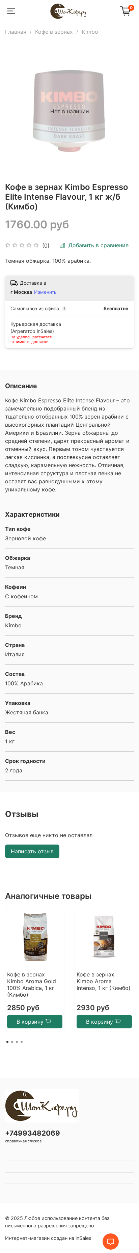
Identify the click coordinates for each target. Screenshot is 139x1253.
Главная (15, 31)
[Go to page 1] (7, 1042)
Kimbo (90, 31)
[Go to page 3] (17, 1042)
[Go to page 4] (22, 1042)
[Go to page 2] (12, 1042)
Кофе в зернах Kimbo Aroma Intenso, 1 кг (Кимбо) (104, 981)
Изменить (45, 292)
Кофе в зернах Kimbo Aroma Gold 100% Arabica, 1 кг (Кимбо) (31, 984)
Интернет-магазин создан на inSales (48, 1238)
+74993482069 (32, 1133)
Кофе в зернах (54, 31)
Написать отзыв (32, 851)
